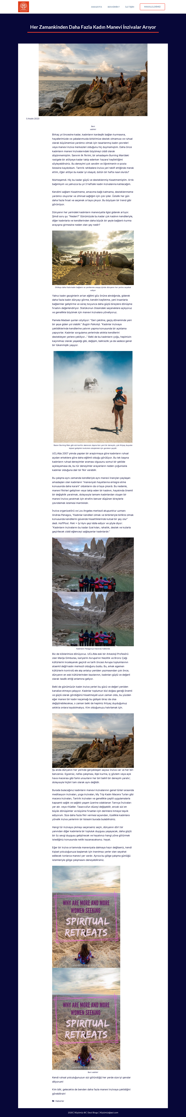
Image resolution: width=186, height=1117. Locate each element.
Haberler (59, 1101)
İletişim (129, 7)
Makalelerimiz (152, 6)
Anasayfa (96, 7)
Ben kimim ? (114, 7)
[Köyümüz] (23, 7)
